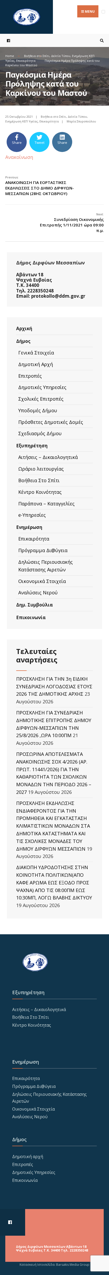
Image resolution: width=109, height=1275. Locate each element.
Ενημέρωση (29, 527)
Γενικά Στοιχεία (36, 352)
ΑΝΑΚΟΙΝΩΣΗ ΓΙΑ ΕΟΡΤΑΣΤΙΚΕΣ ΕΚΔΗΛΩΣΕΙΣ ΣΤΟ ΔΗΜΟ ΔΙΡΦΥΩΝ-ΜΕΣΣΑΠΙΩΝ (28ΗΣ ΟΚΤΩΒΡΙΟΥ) (39, 185)
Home (9, 56)
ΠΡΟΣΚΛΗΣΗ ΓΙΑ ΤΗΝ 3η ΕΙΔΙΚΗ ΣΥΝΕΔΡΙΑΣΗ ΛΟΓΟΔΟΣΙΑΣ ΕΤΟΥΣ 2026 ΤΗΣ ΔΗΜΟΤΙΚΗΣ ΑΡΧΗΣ (54, 686)
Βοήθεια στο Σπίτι (36, 56)
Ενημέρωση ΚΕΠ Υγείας (21, 121)
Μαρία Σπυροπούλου (81, 121)
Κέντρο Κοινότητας (40, 492)
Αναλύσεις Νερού (38, 592)
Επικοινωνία (31, 617)
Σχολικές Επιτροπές (40, 399)
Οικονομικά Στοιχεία (42, 581)
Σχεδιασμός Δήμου (40, 433)
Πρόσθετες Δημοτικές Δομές (50, 422)
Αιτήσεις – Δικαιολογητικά (48, 457)
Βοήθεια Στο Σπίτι (39, 480)
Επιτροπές (30, 376)
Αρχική (24, 328)
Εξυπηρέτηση (32, 446)
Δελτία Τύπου (60, 56)
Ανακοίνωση (19, 157)
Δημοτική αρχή (27, 1156)
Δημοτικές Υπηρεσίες (42, 387)
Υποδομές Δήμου (37, 410)
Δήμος (23, 341)
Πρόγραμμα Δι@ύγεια (42, 550)
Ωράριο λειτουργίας (41, 469)
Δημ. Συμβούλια (34, 605)
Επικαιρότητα (25, 61)
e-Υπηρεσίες (32, 515)
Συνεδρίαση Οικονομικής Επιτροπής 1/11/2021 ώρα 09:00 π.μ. (72, 222)
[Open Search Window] (101, 40)
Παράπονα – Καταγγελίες (46, 503)
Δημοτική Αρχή (35, 364)
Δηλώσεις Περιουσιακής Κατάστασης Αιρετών (45, 566)
